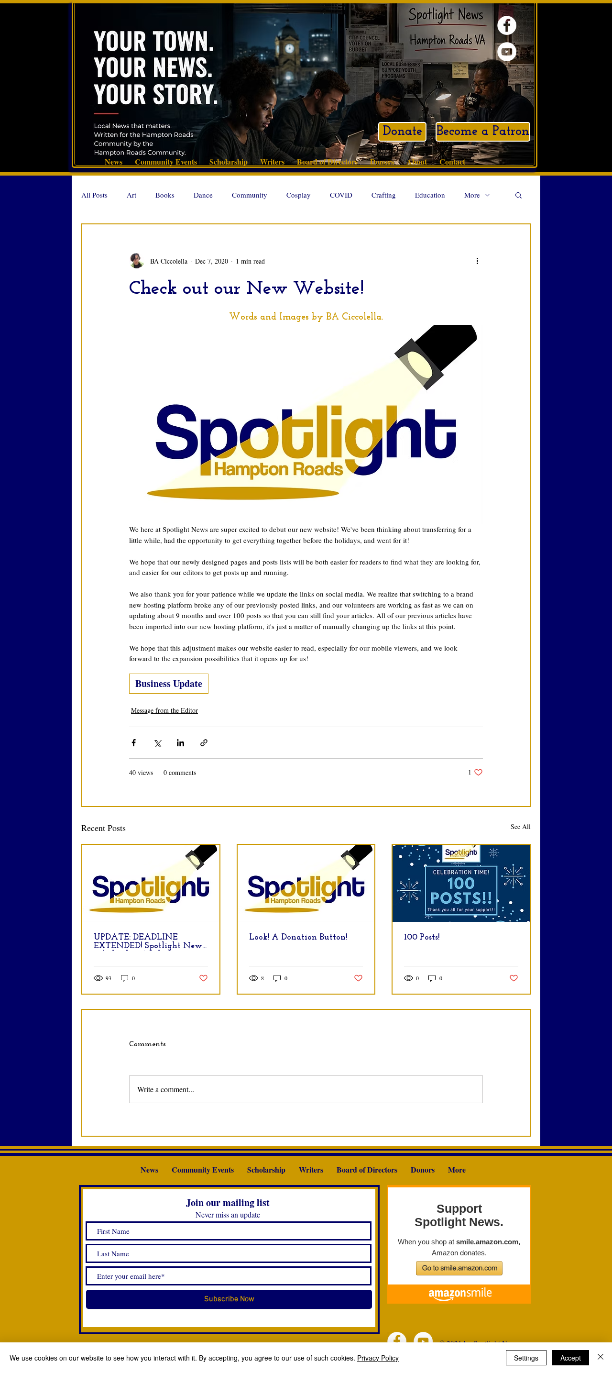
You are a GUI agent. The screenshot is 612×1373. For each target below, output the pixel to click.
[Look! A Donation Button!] (306, 883)
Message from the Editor (164, 710)
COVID (341, 194)
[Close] (600, 1357)
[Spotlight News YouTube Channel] (506, 51)
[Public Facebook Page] (506, 25)
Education (430, 194)
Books (165, 194)
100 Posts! (421, 937)
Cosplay (298, 194)
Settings (526, 1357)
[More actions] (477, 260)
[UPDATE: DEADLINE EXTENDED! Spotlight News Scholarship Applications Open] (150, 883)
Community (249, 194)
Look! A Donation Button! (298, 937)
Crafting (384, 194)
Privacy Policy (378, 1357)
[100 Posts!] (461, 883)
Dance (203, 194)
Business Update (168, 683)
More (472, 194)
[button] (518, 195)
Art (131, 194)
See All (521, 826)
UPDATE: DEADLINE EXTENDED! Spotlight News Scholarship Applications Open (149, 942)
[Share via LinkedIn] (180, 742)
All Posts (94, 194)
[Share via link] (203, 742)
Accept (570, 1357)
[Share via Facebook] (133, 742)
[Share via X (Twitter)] (157, 742)
